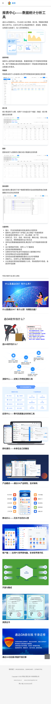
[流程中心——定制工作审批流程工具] (25, 364)
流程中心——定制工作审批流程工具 (17, 379)
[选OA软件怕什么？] (25, 329)
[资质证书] (25, 607)
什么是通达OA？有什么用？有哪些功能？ (19, 309)
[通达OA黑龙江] (12, 3)
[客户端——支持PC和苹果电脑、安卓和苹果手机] (25, 537)
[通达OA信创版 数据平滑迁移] (25, 642)
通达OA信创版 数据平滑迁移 (14, 657)
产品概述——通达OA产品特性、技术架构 (19, 483)
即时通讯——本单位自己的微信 (15, 449)
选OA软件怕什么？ (10, 344)
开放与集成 (7, 588)
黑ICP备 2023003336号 (25, 683)
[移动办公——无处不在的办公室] (25, 503)
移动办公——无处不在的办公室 (15, 518)
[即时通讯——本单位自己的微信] (25, 433)
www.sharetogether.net (30, 680)
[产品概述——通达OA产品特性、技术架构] (25, 468)
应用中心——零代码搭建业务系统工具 (18, 414)
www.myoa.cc (18, 680)
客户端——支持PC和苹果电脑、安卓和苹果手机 (22, 553)
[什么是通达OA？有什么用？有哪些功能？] (25, 294)
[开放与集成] (25, 572)
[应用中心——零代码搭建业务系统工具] (25, 398)
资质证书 (6, 622)
